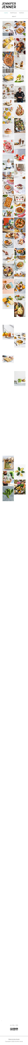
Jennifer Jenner (11, 5)
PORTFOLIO (13, 12)
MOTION (21, 12)
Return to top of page (14, 1039)
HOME (6, 12)
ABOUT (14, 16)
